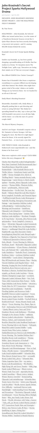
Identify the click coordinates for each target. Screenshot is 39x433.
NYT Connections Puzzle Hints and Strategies (18, 405)
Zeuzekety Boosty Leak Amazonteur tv (15, 343)
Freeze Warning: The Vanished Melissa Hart (17, 335)
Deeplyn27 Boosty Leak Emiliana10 (14, 312)
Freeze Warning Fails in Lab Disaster (15, 325)
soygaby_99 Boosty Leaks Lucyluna (14, 273)
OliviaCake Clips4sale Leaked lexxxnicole (22, 224)
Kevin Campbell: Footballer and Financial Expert (19, 195)
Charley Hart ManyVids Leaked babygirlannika (18, 162)
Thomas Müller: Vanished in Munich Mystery (18, 416)
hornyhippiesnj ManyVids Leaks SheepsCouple (18, 234)
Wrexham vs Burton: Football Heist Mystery (17, 271)
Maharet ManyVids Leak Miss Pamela (21, 193)
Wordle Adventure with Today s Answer (22, 400)
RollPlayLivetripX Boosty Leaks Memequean (18, 198)
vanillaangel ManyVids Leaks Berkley (22, 229)
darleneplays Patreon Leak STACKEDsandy (22, 307)
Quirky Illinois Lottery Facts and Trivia (16, 309)
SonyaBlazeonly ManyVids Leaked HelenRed (17, 413)
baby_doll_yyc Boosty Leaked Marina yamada (19, 403)
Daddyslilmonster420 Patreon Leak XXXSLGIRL (18, 333)
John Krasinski (6, 15)
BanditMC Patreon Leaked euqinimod (15, 294)
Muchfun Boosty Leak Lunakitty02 (14, 338)
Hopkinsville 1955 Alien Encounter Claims (16, 232)
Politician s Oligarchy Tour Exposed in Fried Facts (19, 237)
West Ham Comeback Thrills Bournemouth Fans (19, 164)
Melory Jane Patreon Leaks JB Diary (15, 408)
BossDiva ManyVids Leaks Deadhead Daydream (18, 322)
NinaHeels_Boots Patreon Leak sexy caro (16, 268)
